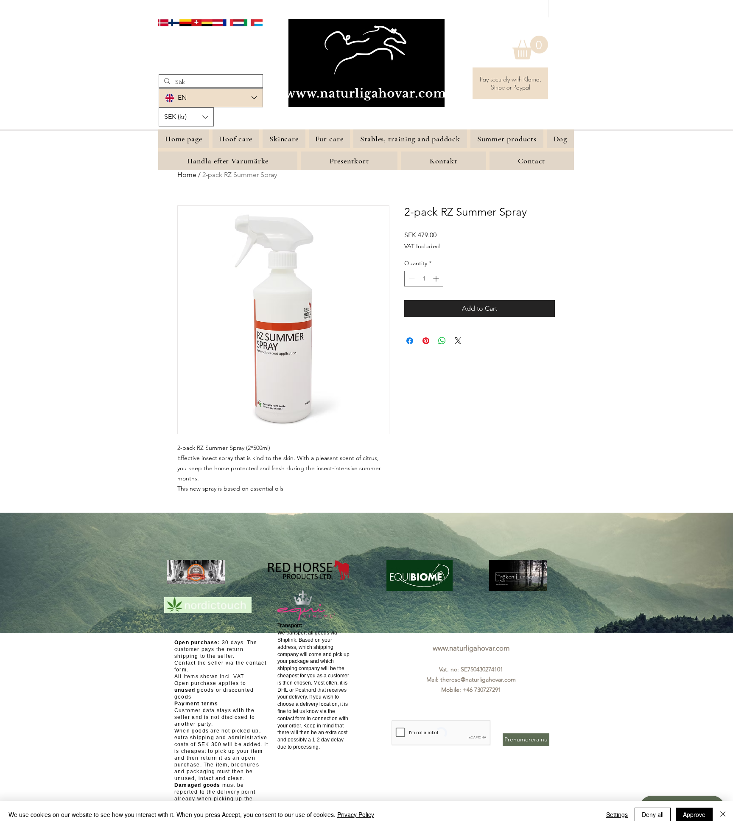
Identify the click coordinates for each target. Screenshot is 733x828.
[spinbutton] (423, 278)
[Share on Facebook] (410, 341)
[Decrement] (411, 278)
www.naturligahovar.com (471, 648)
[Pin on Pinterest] (426, 341)
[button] (530, 47)
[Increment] (436, 278)
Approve (694, 814)
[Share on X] (458, 341)
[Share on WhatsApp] (442, 341)
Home (186, 175)
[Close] (723, 814)
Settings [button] (617, 814)
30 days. (210, 643)
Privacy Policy (355, 814)
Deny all (652, 814)
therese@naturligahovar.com (478, 679)
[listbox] (186, 116)
